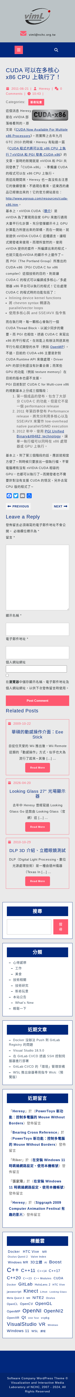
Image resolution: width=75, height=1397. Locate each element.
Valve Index (38, 1256)
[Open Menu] (19, 49)
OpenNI (32, 1311)
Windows (53, 1325)
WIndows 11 (18, 1331)
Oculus (50, 1298)
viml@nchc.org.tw (29, 33)
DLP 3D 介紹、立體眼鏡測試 (37, 850)
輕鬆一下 (19, 1008)
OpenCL (12, 1304)
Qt (23, 1317)
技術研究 (22, 985)
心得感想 (19, 962)
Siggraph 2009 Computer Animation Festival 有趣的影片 (37, 1208)
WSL (34, 1331)
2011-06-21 (20, 88)
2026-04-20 (22, 783)
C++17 (54, 1271)
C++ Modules (42, 1278)
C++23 (27, 1278)
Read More (35, 766)
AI (45, 1262)
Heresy (44, 88)
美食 (18, 974)
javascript (14, 1291)
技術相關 (19, 979)
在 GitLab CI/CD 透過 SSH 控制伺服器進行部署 (37, 1058)
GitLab (25, 1284)
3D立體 (36, 1262)
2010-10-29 (22, 842)
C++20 (14, 1277)
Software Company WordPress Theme (36, 1378)
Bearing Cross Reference (34, 1132)
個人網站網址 (16, 662)
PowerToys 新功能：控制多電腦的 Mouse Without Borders (37, 1117)
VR (42, 1324)
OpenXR (13, 1317)
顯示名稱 (14, 615)
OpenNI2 (53, 1311)
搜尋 (37, 911)
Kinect (31, 1291)
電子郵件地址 (17, 639)
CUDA (58, 1278)
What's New (24, 1002)
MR (44, 1251)
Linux (44, 1292)
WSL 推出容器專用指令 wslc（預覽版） (36, 1075)
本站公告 (19, 997)
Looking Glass (58, 1292)
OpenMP (57, 347)
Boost (55, 1261)
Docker (13, 1251)
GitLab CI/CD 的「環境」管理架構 (39, 1066)
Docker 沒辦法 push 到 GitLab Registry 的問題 (34, 1042)
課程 (43, 1331)
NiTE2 (38, 1297)
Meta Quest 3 (15, 1298)
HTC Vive (30, 1251)
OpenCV (26, 1304)
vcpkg (45, 1317)
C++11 (28, 1270)
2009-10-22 (22, 723)
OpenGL (43, 1303)
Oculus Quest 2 (17, 1256)
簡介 (47, 211)
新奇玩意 (36, 102)
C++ (13, 1269)
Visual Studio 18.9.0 (28, 1050)
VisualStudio (22, 1324)
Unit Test (33, 1318)
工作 (18, 968)
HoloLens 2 (42, 1284)
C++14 (42, 1271)
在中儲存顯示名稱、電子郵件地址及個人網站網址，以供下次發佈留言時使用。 (37, 685)
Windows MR (17, 1262)
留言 (10, 537)
